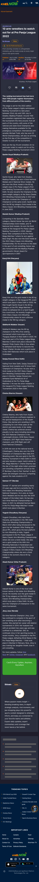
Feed (29, 835)
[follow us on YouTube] (23, 859)
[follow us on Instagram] (15, 859)
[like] (9, 87)
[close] (36, 866)
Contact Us (6, 842)
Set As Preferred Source (14, 46)
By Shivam (6, 41)
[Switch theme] (31, 3)
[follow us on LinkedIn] (27, 859)
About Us (5, 839)
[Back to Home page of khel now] (10, 3)
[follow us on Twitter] (20, 859)
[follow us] (22, 87)
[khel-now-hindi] (36, 3)
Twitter (12, 655)
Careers (16, 835)
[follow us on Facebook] (11, 859)
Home (4, 835)
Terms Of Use (7, 846)
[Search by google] (26, 3)
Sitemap (31, 839)
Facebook (31, 655)
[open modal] (35, 808)
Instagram (19, 655)
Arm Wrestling (6, 26)
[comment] (16, 87)
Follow (15, 41)
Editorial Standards (19, 846)
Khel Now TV (32, 842)
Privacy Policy (18, 842)
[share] (29, 87)
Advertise (16, 839)
